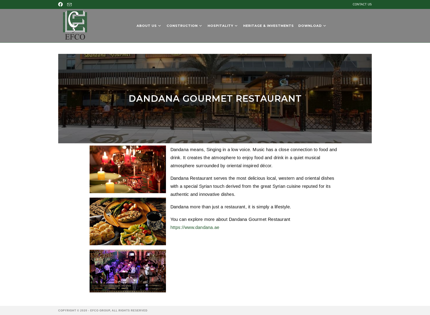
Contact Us (362, 4)
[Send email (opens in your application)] (69, 4)
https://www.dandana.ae (194, 227)
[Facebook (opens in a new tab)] (61, 4)
